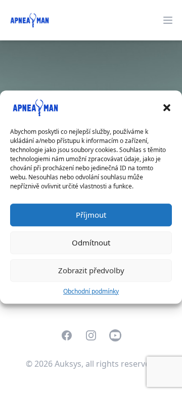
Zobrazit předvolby (91, 270)
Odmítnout (91, 242)
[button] (167, 108)
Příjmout (91, 215)
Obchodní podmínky (91, 291)
